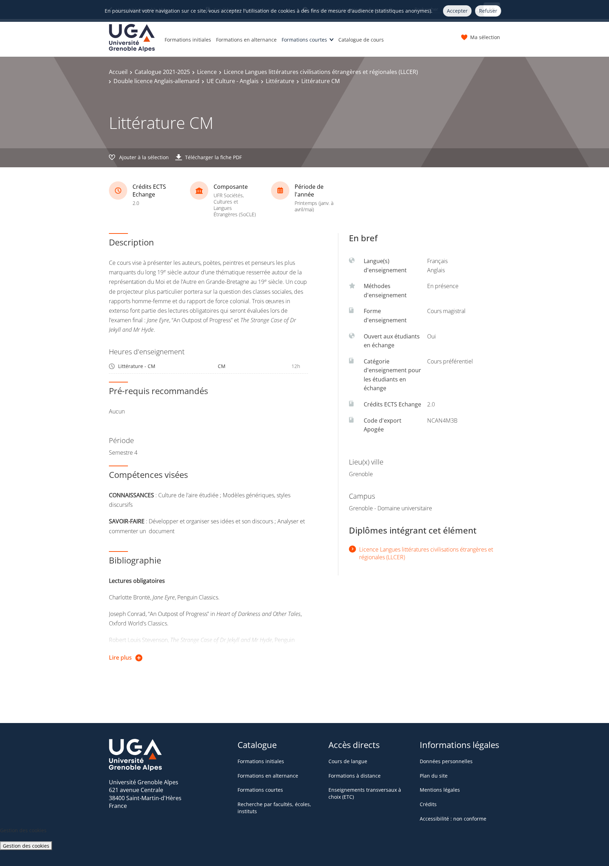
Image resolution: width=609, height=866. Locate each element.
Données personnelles (446, 761)
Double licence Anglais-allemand (156, 81)
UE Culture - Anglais (233, 81)
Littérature (280, 81)
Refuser (488, 10)
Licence (207, 72)
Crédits (428, 804)
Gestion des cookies (26, 845)
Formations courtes (304, 39)
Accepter (457, 10)
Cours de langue (347, 761)
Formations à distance (354, 775)
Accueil (118, 72)
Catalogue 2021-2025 (162, 72)
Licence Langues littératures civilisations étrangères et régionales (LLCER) (321, 72)
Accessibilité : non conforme (453, 818)
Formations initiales (188, 39)
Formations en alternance (246, 39)
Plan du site (434, 775)
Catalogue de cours (361, 39)
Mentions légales (440, 789)
